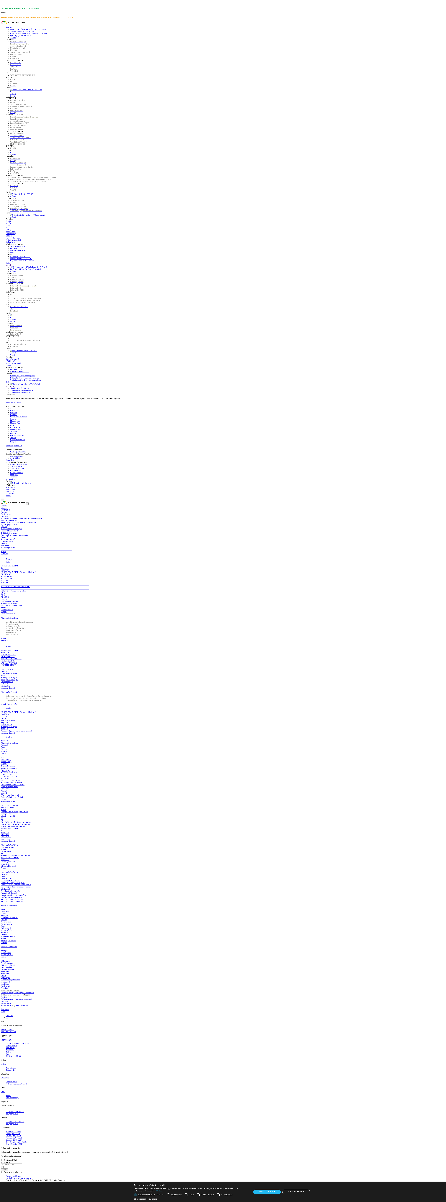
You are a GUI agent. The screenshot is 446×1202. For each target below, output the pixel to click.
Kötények (4, 684)
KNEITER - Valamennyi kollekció (13, 591)
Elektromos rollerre (17, 436)
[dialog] (223, 1192)
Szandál (4, 793)
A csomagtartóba (16, 456)
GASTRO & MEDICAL (19, 372)
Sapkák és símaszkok (13, 240)
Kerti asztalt (10, 491)
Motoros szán (15, 421)
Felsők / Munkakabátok (9, 531)
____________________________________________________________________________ (36, 550)
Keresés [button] (4, 512)
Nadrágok (4, 729)
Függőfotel (10, 493)
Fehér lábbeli (5, 789)
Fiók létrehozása (22, 1005)
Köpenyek (5, 722)
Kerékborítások (15, 471)
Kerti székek (10, 487)
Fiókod (3, 1064)
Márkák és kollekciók (9, 704)
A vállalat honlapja (12, 1098)
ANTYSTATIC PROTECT (11, 659)
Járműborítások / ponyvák (10, 891)
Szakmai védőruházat (9, 520)
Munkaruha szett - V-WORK (21, 259)
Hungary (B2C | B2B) (14, 1140)
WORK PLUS (6, 576)
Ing (7, 227)
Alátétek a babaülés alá (18, 464)
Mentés (4, 1169)
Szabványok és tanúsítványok (16, 1084)
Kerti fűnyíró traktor (17, 440)
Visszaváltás (10, 1048)
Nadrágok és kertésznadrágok (12, 605)
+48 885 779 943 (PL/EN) (15, 1122)
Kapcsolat (4, 516)
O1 (2, 818)
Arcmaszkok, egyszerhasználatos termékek (16, 731)
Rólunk (8, 1096)
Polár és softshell (7, 541)
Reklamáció (10, 1050)
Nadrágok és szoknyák (9, 680)
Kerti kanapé (10, 489)
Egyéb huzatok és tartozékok (11, 897)
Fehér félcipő (6, 837)
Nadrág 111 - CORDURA (20, 257)
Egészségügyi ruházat (9, 525)
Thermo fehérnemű (13, 238)
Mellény (9, 223)
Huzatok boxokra (16, 473)
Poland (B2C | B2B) (13, 1132)
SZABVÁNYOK (7, 808)
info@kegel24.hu (12, 1114)
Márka (3, 552)
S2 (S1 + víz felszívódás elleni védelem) (15, 824)
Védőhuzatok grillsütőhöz (10, 980)
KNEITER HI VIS (8, 669)
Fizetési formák (11, 1046)
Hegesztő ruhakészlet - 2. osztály (22, 261)
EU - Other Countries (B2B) (16, 1142)
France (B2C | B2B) (13, 1134)
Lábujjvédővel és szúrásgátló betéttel (14, 812)
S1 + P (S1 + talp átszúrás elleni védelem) (16, 822)
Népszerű (4, 745)
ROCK (3, 593)
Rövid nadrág (11, 232)
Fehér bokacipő (6, 839)
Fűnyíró (13, 442)
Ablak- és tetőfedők (17, 468)
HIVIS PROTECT (8, 661)
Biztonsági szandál (12, 359)
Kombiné (4, 537)
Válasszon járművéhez (14, 402)
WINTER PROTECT (9, 663)
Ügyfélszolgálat (6, 1040)
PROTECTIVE (16, 248)
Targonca (13, 431)
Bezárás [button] (4, 997)
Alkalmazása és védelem (10, 692)
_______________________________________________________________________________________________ (45, 585)
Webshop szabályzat (13, 1176)
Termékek (4, 741)
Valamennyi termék (8, 548)
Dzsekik (9, 221)
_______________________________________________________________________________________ (41, 690)
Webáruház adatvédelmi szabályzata (19, 1178)
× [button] (443, 1184)
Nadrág (8, 230)
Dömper (13, 433)
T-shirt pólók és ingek (9, 533)
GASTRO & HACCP (18, 250)
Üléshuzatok (5, 889)
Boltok (8, 1052)
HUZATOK (5, 510)
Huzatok (7, 1162)
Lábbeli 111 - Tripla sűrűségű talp (22, 376)
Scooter (13, 419)
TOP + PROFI (6, 578)
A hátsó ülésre (15, 458)
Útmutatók (5, 1078)
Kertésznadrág (11, 234)
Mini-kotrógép (15, 429)
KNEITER (5, 570)
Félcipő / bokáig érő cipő (10, 795)
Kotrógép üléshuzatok (18, 452)
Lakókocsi (14, 411)
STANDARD (6, 574)
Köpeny (8, 236)
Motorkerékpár (15, 423)
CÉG (3, 1092)
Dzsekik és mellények (9, 673)
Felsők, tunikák (6, 725)
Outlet (12, 96)
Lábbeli (4, 508)
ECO (3, 595)
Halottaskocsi (15, 427)
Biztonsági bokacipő (13, 363)
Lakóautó (13, 413)
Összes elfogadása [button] (267, 1192)
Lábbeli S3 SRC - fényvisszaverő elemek (25, 378)
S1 (2, 820)
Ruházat (4, 506)
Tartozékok (14, 477)
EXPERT (4, 580)
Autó (12, 408)
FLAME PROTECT (8, 655)
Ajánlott (13, 94)
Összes (3, 957)
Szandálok (5, 835)
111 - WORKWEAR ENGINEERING (15, 587)
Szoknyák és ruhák (8, 720)
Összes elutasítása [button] (296, 1192)
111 (2, 568)
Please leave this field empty (14, 1172)
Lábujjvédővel (6, 814)
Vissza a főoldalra (7, 1030)
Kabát (3, 675)
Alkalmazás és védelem (9, 618)
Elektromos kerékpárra (18, 417)
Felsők (8, 225)
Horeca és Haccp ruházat (19, 522)
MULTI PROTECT (8, 665)
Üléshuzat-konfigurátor (9, 993)
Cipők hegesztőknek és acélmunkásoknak (25, 380)
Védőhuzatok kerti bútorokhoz (12, 901)
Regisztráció (10, 1070)
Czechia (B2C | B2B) (13, 1136)
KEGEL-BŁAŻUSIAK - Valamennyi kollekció (18, 572)
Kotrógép (4, 951)
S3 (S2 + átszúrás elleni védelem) (13, 826)
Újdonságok (10, 460)
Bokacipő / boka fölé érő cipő (12, 797)
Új (11, 92)
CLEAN (4, 718)
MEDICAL (14, 252)
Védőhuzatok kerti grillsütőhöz (12, 899)
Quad (12, 425)
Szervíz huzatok (16, 466)
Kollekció (4, 554)
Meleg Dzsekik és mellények (11, 529)
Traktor (13, 438)
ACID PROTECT (8, 657)
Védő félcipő (10, 361)
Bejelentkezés (6, 514)
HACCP (4, 716)
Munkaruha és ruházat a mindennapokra (21, 518)
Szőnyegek (14, 475)
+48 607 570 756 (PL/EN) (15, 1112)
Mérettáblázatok (11, 1082)
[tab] (28, 29)
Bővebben (159, 1191)
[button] (8, 1032)
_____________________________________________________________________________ (36, 616)
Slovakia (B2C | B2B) (14, 1138)
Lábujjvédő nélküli (8, 816)
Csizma (8, 365)
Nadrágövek (10, 242)
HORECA (5, 714)
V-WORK (5, 583)
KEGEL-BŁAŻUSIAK (10, 566)
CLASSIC (5, 597)
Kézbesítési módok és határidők (17, 1044)
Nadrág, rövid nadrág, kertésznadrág (14, 535)
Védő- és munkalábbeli (9, 787)
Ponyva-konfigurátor (26, 993)
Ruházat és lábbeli (10, 1160)
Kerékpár (13, 415)
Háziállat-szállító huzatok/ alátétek (13, 895)
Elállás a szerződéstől (13, 1056)
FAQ (7, 1054)
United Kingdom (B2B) (14, 1144)
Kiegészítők (5, 545)
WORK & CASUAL (18, 246)
